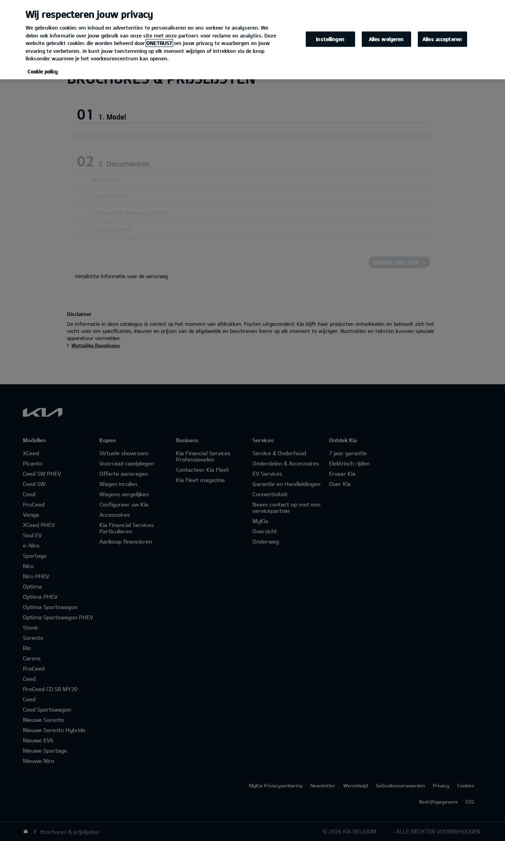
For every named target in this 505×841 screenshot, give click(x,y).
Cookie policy (43, 71)
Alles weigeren (386, 39)
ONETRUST (159, 43)
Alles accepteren (442, 39)
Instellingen (330, 39)
